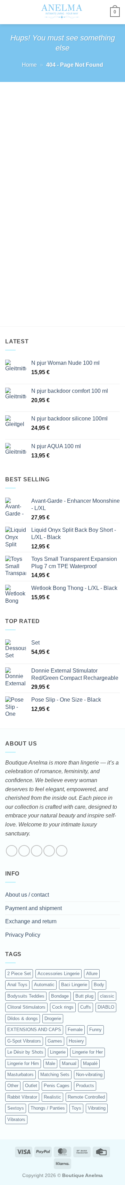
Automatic (44, 984)
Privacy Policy (22, 935)
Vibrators (16, 1119)
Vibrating (97, 1108)
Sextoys (15, 1108)
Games (55, 1041)
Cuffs (85, 1007)
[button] (9, 11)
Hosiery (76, 1041)
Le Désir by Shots (25, 1052)
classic (107, 996)
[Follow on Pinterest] (61, 851)
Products (85, 1085)
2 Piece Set (19, 973)
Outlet (31, 1085)
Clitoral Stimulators (26, 1007)
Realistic (52, 1097)
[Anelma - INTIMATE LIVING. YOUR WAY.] (62, 12)
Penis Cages (56, 1085)
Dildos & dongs (22, 1018)
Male (50, 1063)
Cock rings (63, 1007)
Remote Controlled (86, 1097)
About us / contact (27, 895)
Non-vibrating (89, 1074)
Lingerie (58, 1052)
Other (12, 1085)
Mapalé (90, 1063)
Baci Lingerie (74, 984)
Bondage (60, 996)
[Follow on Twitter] (36, 851)
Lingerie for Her (87, 1052)
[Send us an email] (49, 851)
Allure (92, 973)
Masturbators (20, 1074)
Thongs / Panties (48, 1108)
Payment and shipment (33, 908)
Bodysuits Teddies (25, 996)
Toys (76, 1108)
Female (75, 1029)
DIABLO (106, 1007)
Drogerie (52, 1018)
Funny (95, 1029)
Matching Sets (54, 1074)
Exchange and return (31, 921)
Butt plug (84, 996)
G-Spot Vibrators (24, 1041)
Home (29, 65)
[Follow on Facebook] (11, 851)
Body (99, 984)
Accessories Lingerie (59, 973)
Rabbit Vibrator (22, 1097)
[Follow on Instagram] (24, 851)
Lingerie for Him (23, 1063)
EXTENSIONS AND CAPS (34, 1029)
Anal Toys (17, 984)
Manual (69, 1063)
